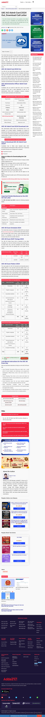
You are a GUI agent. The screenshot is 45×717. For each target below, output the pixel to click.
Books (38, 632)
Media (35, 660)
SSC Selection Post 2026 (4, 628)
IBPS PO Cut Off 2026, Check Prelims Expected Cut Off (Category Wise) (37, 113)
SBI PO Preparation (5, 657)
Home (2, 8)
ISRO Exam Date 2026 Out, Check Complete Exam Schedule (37, 64)
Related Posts (4, 576)
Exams (21, 2)
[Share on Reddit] (7, 30)
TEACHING (14, 663)
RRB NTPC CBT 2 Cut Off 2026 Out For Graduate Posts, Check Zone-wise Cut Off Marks (37, 123)
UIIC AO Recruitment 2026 (11, 8)
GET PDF (39, 715)
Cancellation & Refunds (20, 712)
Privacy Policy (37, 712)
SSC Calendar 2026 (22, 641)
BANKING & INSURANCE (14, 657)
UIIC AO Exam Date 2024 (8, 231)
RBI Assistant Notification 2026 (31, 628)
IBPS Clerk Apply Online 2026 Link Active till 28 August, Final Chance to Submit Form (37, 103)
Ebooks (38, 630)
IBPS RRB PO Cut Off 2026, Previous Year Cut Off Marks (37, 118)
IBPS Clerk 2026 (22, 626)
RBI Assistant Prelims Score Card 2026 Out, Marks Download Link (37, 129)
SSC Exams (30, 643)
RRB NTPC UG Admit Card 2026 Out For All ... (7, 600)
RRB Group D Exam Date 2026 (31, 625)
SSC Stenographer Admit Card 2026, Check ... (7, 588)
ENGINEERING (15, 665)
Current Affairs (4, 642)
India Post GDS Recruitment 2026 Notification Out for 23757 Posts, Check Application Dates (36, 80)
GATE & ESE (25, 656)
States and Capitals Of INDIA (40, 647)
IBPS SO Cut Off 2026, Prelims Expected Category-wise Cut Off (37, 86)
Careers (38, 663)
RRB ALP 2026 (39, 640)
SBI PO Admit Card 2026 (21, 622)
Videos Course (39, 628)
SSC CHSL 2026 (4, 623)
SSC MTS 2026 (4, 625)
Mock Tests (39, 624)
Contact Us (36, 658)
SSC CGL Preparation (5, 666)
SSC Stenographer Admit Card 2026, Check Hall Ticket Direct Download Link (37, 59)
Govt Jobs (27, 2)
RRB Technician (22, 646)
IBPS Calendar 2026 (22, 644)
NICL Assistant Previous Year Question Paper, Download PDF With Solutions (37, 91)
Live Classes (39, 626)
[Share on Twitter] (12, 30)
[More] (33, 2)
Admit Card (5, 571)
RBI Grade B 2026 (12, 626)
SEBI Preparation (4, 662)
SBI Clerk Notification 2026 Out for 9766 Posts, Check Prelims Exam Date (37, 97)
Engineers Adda (13, 644)
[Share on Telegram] (5, 30)
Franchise (36, 665)
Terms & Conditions (30, 712)
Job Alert (38, 642)
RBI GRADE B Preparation (4, 671)
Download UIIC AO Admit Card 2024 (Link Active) (15, 139)
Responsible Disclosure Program (7, 712)
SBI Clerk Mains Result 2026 (31, 622)
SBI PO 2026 (12, 621)
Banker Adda (3, 645)
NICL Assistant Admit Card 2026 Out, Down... (22, 588)
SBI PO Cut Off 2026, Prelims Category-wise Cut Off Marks (37, 74)
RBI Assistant (4, 668)
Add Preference (24, 358)
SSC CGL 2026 (4, 621)
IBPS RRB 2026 (22, 628)
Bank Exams (30, 641)
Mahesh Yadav (5, 27)
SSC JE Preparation (5, 664)
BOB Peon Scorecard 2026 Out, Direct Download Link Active (37, 109)
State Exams (30, 647)
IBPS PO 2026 (22, 624)
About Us (36, 656)
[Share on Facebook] (10, 30)
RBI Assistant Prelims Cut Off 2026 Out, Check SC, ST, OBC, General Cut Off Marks (37, 134)
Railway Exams (31, 645)
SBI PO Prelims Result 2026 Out (13, 182)
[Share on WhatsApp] (2, 30)
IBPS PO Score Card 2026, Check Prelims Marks (36, 69)
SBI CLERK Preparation (3, 660)
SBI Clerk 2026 (13, 623)
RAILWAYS (14, 661)
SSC (13, 659)
